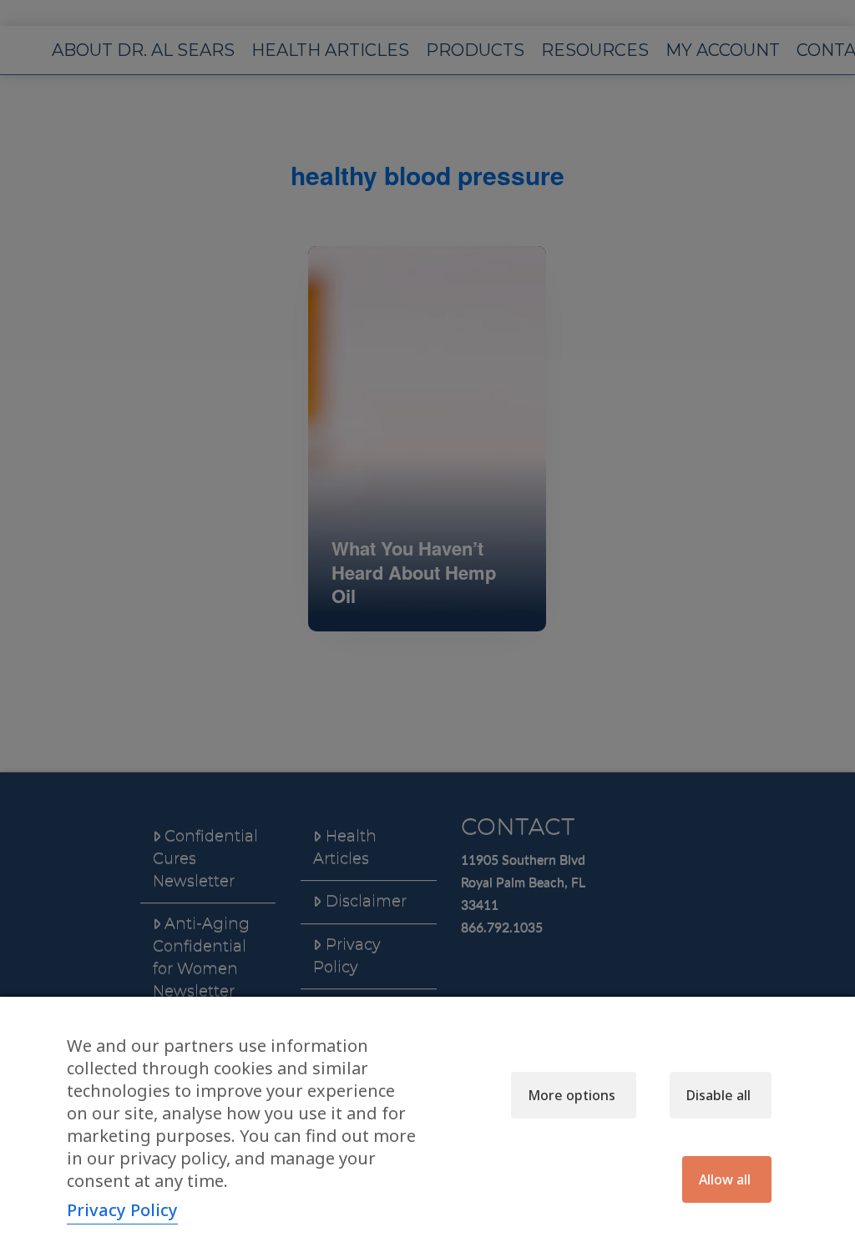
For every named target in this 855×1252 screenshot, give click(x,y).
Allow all (725, 1179)
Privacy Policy (122, 1210)
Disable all (718, 1095)
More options (571, 1095)
